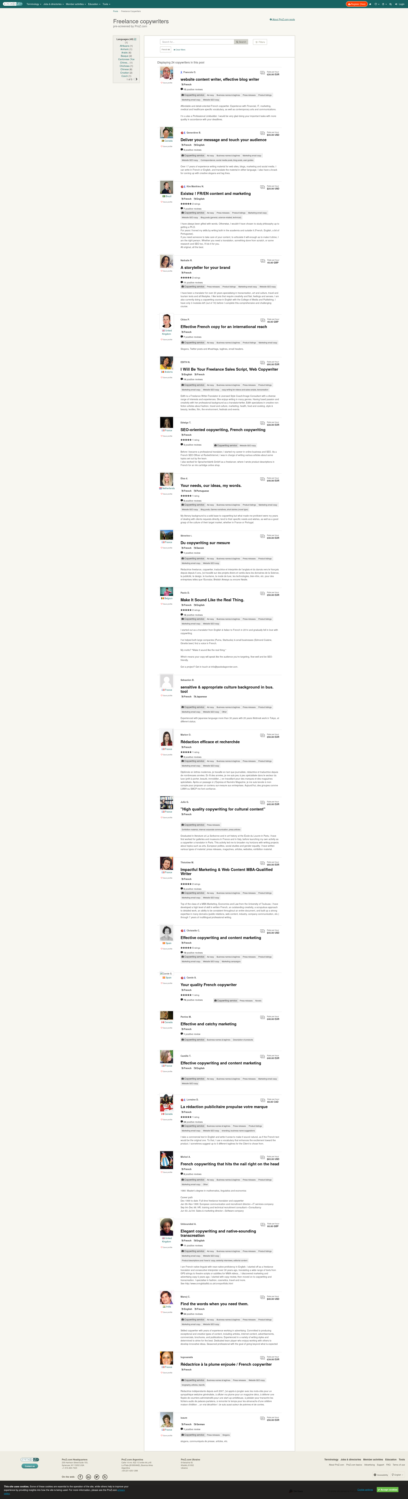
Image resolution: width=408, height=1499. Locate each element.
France (168, 430)
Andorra (168, 371)
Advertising (369, 1464)
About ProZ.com (336, 1464)
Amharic (124, 49)
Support (380, 1464)
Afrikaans (124, 45)
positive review (192, 552)
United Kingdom (167, 1239)
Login (401, 4)
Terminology (331, 1459)
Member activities (373, 1459)
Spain (168, 943)
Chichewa (125, 65)
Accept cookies (388, 1489)
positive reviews (193, 89)
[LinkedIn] (88, 1476)
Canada (168, 140)
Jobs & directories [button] (53, 4)
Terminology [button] (33, 4)
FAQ (388, 1464)
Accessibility (382, 1474)
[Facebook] (80, 1476)
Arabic (124, 52)
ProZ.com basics (354, 1464)
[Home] (370, 4)
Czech (124, 76)
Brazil (168, 196)
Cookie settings (365, 1489)
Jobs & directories (351, 1459)
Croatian (124, 72)
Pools (115, 11)
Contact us (30, 1466)
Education (391, 1459)
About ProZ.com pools (283, 19)
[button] (377, 4)
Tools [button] (106, 4)
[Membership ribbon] (182, 72)
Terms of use (399, 1464)
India (168, 1306)
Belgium (168, 598)
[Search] (391, 4)
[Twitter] (97, 1476)
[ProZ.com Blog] (105, 1476)
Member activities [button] (75, 4)
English (397, 1474)
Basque (124, 55)
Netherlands (168, 488)
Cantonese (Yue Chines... (126, 61)
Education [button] (93, 4)
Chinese (124, 69)
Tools (402, 1459)
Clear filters (180, 49)
